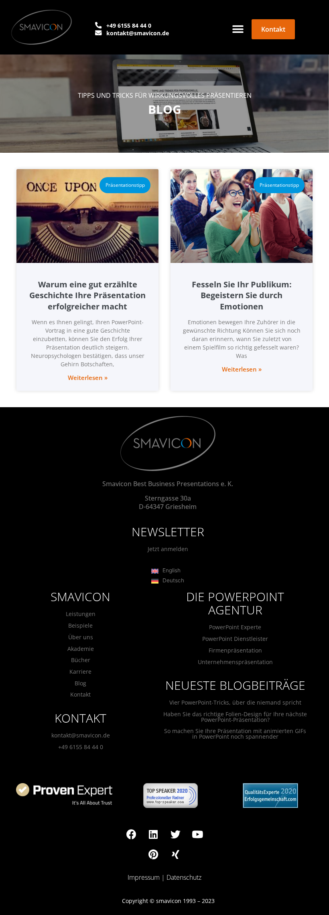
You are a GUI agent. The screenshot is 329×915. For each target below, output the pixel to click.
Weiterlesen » (88, 378)
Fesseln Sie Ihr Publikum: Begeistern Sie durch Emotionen (242, 295)
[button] (238, 29)
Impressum (144, 877)
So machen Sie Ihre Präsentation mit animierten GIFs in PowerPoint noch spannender (235, 733)
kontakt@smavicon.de (80, 735)
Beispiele (80, 625)
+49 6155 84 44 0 (80, 747)
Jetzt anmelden (168, 549)
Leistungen (80, 614)
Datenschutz (184, 877)
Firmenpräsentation (235, 650)
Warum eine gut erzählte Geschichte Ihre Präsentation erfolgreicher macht (87, 295)
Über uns (80, 637)
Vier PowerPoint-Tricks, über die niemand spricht (235, 702)
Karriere (80, 671)
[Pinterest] (153, 854)
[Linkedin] (153, 834)
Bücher (80, 660)
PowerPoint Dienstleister (235, 638)
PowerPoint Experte (235, 627)
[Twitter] (175, 834)
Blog (80, 683)
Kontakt (80, 694)
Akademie (80, 648)
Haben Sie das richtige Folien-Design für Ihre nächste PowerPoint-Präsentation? (235, 716)
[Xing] (175, 854)
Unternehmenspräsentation (235, 662)
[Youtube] (197, 834)
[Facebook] (131, 834)
